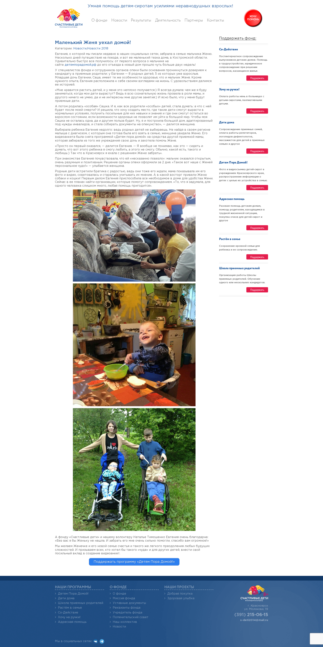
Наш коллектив (125, 622)
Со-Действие (228, 49)
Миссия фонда (124, 598)
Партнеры (193, 20)
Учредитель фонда (127, 612)
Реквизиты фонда (126, 607)
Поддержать (257, 78)
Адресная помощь (231, 199)
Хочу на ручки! (229, 89)
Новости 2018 (97, 48)
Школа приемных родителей (239, 268)
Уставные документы (129, 603)
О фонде (99, 20)
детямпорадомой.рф (80, 64)
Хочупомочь (253, 18)
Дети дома (226, 122)
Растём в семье (229, 239)
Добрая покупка (180, 593)
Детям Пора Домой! (233, 162)
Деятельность (168, 20)
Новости (119, 20)
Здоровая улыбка (180, 598)
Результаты (141, 20)
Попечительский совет (130, 617)
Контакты (215, 20)
